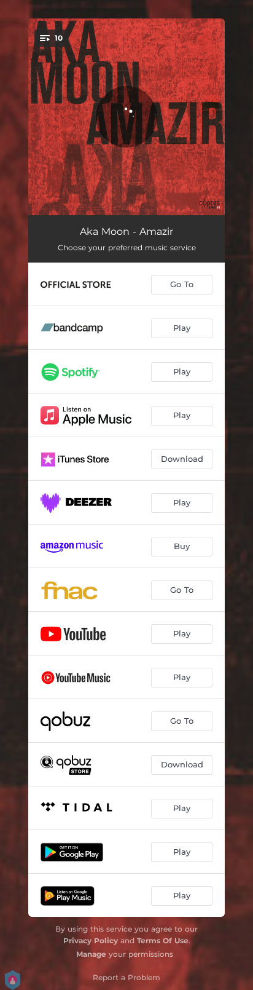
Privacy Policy (90, 940)
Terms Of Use (163, 940)
